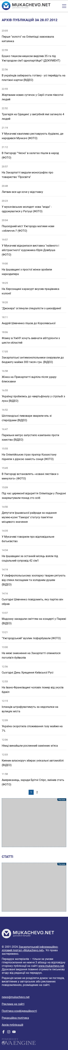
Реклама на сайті (13, 1004)
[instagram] (8, 1032)
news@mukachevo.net (15, 997)
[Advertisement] (34, 822)
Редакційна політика (15, 1018)
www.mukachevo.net (51, 966)
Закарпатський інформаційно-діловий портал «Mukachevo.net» (30, 948)
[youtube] (14, 1032)
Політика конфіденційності (19, 1011)
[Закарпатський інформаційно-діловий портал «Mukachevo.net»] (26, 6)
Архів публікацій (12, 1024)
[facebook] (3, 1032)
